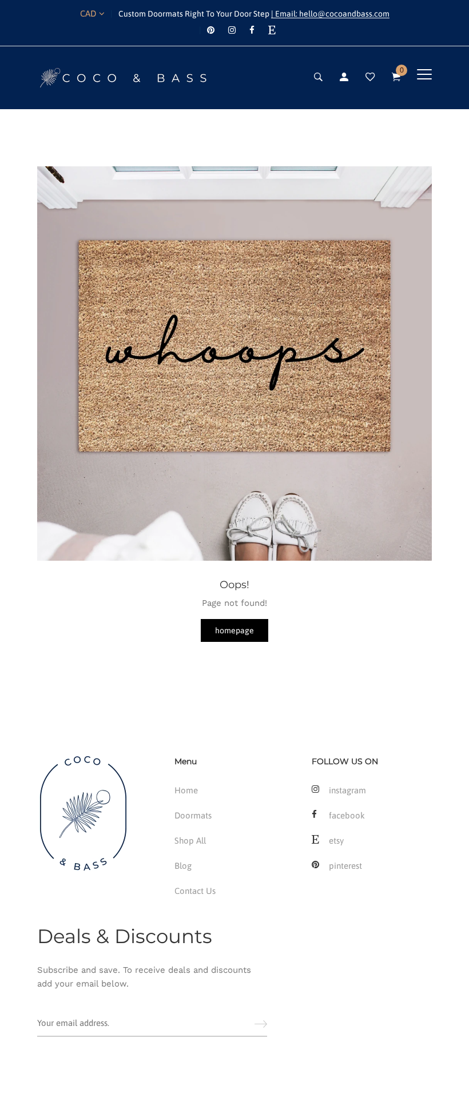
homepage (234, 630)
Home (186, 790)
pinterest (345, 866)
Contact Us (195, 891)
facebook (347, 815)
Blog (183, 866)
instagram (347, 790)
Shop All (190, 840)
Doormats (193, 815)
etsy (336, 840)
